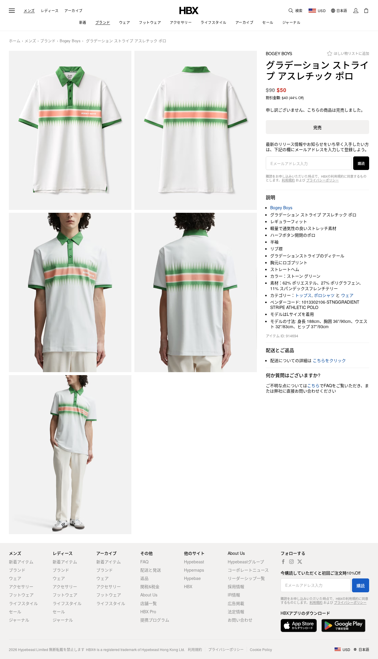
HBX (188, 586)
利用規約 (288, 180)
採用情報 (236, 586)
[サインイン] (356, 11)
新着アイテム (21, 561)
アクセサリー (21, 586)
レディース (50, 10)
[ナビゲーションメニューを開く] (12, 11)
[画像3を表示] (70, 292)
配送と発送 (150, 570)
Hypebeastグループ (246, 561)
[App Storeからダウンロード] (299, 625)
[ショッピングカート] (366, 11)
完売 (317, 127)
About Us (148, 594)
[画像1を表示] (70, 130)
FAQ (144, 561)
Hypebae (192, 578)
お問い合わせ (240, 619)
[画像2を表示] (195, 130)
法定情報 (236, 611)
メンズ (29, 10)
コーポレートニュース (248, 570)
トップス (303, 295)
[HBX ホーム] (189, 10)
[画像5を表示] (70, 454)
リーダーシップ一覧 (246, 578)
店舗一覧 (148, 603)
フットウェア (21, 594)
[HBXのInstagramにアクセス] (291, 561)
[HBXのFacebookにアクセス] (283, 561)
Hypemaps (194, 570)
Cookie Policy (261, 649)
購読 (361, 163)
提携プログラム (154, 619)
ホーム (14, 40)
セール (15, 611)
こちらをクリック (329, 360)
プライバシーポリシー (322, 180)
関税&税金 (149, 586)
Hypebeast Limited (33, 649)
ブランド (48, 40)
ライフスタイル (23, 603)
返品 (144, 578)
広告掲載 (236, 603)
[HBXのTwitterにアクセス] (299, 561)
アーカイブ (73, 10)
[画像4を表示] (195, 292)
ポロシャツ (324, 295)
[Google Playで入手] (343, 625)
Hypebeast (194, 561)
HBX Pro (148, 611)
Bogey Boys (70, 40)
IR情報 (234, 594)
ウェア (347, 295)
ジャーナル (19, 619)
